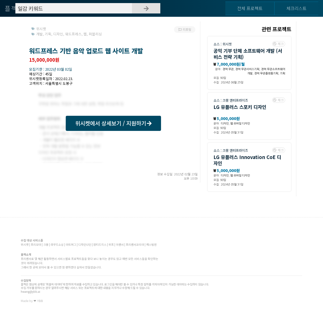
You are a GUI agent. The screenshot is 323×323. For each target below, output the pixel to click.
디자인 (225, 123)
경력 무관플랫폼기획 (266, 73)
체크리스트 (296, 8)
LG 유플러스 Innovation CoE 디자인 (247, 160)
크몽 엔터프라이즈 (235, 100)
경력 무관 (228, 69)
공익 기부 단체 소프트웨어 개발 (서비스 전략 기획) (248, 53)
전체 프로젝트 (249, 8)
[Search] (146, 8)
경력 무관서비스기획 (247, 69)
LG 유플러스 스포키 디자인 (240, 106)
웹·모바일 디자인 (240, 123)
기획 (282, 73)
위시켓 (227, 44)
